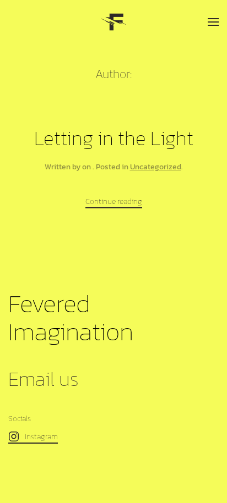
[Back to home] (113, 22)
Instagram (41, 437)
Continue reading (113, 201)
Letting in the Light (113, 138)
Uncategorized (155, 167)
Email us (43, 379)
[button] (213, 22)
